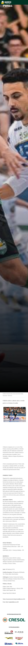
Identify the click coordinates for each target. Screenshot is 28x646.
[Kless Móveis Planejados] (19, 632)
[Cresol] (14, 621)
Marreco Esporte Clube (8, 393)
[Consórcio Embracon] (9, 633)
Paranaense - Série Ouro (7, 395)
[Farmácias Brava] (9, 644)
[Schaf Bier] (19, 639)
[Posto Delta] (19, 644)
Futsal (22, 393)
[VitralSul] (9, 638)
